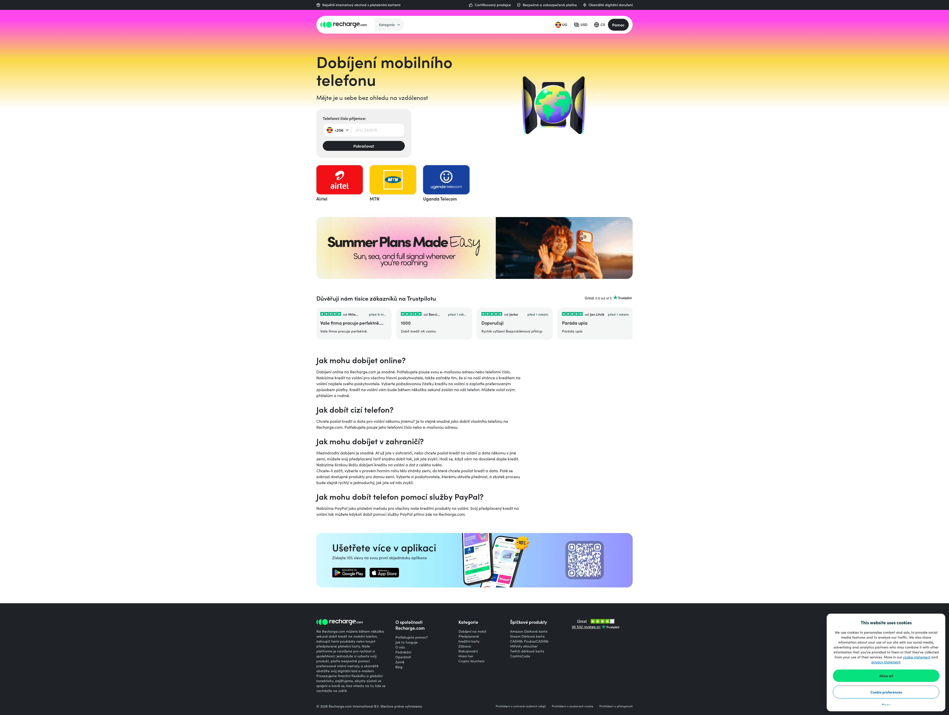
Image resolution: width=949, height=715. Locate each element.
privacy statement (885, 662)
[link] (349, 573)
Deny (886, 704)
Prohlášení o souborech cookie (572, 706)
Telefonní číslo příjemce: (344, 118)
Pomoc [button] (618, 24)
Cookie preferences (886, 692)
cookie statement (916, 657)
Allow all (886, 675)
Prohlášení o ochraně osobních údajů (521, 706)
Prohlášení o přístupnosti (616, 706)
